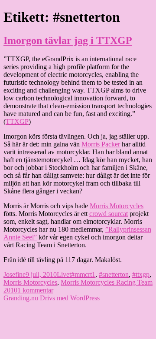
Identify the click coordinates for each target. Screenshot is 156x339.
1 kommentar (35, 290)
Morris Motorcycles (116, 205)
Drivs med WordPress (70, 298)
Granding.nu (20, 298)
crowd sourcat (108, 213)
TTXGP (17, 121)
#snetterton (114, 274)
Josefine (14, 274)
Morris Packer (100, 144)
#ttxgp (141, 274)
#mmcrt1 (83, 274)
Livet (64, 274)
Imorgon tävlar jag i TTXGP (67, 40)
